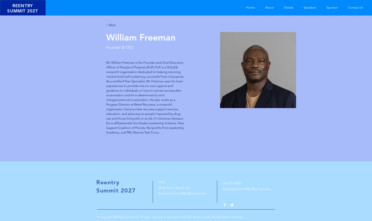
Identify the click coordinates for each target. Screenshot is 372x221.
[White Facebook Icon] (225, 205)
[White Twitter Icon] (232, 205)
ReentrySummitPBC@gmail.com (182, 193)
